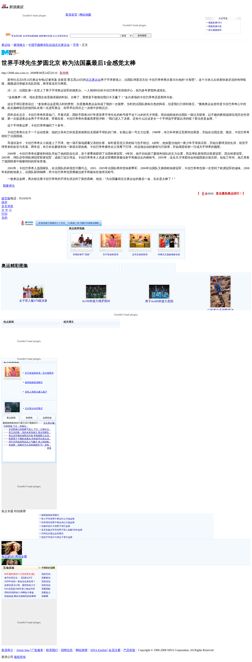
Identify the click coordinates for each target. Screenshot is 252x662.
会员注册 (114, 650)
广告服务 (37, 650)
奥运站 (5, 44)
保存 (4, 202)
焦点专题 (7, 511)
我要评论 (9, 185)
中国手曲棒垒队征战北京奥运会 (49, 44)
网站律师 (81, 650)
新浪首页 (71, 14)
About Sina (23, 650)
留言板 (5, 198)
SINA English (98, 650)
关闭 (4, 217)
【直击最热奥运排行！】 (220, 193)
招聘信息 (67, 650)
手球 (76, 44)
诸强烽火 (19, 44)
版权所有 (20, 656)
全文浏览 (7, 206)
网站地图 (85, 14)
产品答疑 (129, 650)
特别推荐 (20, 511)
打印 (4, 213)
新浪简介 (7, 650)
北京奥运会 (93, 79)
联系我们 (52, 650)
